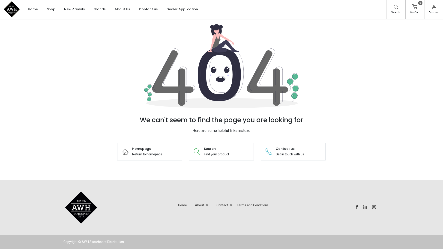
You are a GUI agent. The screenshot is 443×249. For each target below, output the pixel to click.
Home (182, 205)
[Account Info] (434, 7)
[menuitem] (33, 9)
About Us (201, 205)
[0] (414, 7)
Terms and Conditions (253, 205)
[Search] (395, 7)
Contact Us (224, 205)
